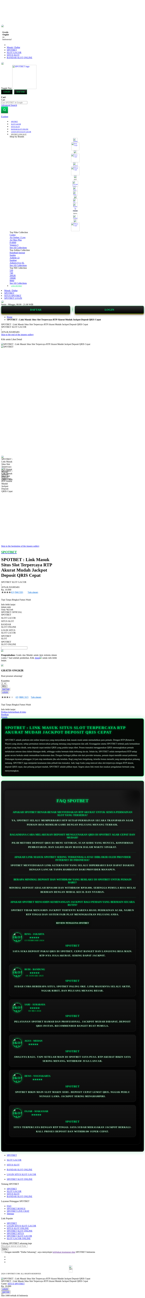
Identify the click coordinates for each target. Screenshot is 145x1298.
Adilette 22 (15, 258)
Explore (4, 116)
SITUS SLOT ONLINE (18, 1228)
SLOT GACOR (14, 52)
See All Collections (18, 247)
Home (9, 317)
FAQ (9, 1206)
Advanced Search (9, 105)
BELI (4, 686)
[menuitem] (14, 121)
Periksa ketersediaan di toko (13, 712)
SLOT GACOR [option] (8, 618)
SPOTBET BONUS (16, 1208)
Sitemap (10, 1213)
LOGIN (109, 309)
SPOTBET (12, 50)
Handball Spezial (17, 252)
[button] (7, 461)
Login (7, 92)
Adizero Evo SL (17, 263)
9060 (12, 280)
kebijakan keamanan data (64, 1252)
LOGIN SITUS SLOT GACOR (21, 1174)
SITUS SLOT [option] (7, 621)
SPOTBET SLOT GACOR (19, 1236)
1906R (13, 278)
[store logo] (24, 88)
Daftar (21, 92)
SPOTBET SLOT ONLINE (19, 1179)
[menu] (72, 203)
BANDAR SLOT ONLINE (19, 57)
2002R (13, 275)
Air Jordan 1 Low (18, 237)
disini (37, 658)
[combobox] (14, 102)
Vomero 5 (14, 245)
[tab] (72, 116)
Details (4, 717)
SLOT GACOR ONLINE (19, 1238)
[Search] (4, 110)
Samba (13, 255)
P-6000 (13, 242)
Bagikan (5, 714)
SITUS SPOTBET (12, 295)
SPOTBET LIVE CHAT (18, 1211)
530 (11, 270)
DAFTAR (35, 309)
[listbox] (29, 629)
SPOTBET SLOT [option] (6, 637)
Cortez (13, 235)
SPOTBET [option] (6, 614)
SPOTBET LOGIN (13, 298)
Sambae (13, 260)
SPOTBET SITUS (15, 1233)
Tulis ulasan (33, 592)
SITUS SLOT (13, 55)
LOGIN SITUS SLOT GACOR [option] (8, 631)
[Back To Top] (2, 1293)
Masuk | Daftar (13, 47)
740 (11, 273)
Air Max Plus (16, 240)
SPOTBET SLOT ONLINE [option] (8, 643)
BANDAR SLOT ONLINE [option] (8, 625)
